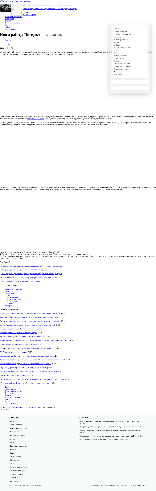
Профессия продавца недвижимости (14, 375)
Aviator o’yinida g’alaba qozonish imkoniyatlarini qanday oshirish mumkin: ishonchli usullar (33, 360)
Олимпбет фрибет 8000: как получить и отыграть (19, 344)
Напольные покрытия (13, 289)
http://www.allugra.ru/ (36, 119)
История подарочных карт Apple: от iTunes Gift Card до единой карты (50, 9)
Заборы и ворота (29, 15)
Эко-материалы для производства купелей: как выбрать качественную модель (31, 274)
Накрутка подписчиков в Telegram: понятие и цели (21, 281)
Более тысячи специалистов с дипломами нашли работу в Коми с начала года (41, 5)
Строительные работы (13, 297)
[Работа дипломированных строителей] (16, 1)
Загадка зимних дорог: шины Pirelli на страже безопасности (23, 337)
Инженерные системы (13, 17)
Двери (25, 13)
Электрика (9, 306)
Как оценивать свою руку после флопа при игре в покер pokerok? (25, 364)
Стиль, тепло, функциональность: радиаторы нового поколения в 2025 (29, 278)
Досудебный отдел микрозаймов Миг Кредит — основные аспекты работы (29, 371)
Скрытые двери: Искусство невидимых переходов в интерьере (24, 368)
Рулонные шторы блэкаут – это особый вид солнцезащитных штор (26, 356)
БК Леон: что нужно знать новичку (14, 352)
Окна (7, 291)
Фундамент (9, 304)
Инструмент (9, 19)
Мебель (7, 27)
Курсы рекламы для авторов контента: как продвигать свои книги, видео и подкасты (33, 379)
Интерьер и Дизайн (12, 23)
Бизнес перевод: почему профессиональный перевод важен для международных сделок (34, 340)
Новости (8, 21)
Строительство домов (13, 299)
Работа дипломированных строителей (21, 407)
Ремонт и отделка (11, 29)
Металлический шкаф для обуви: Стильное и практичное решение (26, 383)
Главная (8, 40)
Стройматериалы (11, 301)
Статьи (7, 44)
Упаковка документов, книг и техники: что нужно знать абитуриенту (27, 348)
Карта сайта (4, 409)
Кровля (7, 25)
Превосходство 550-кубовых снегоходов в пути (18, 333)
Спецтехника (10, 293)
